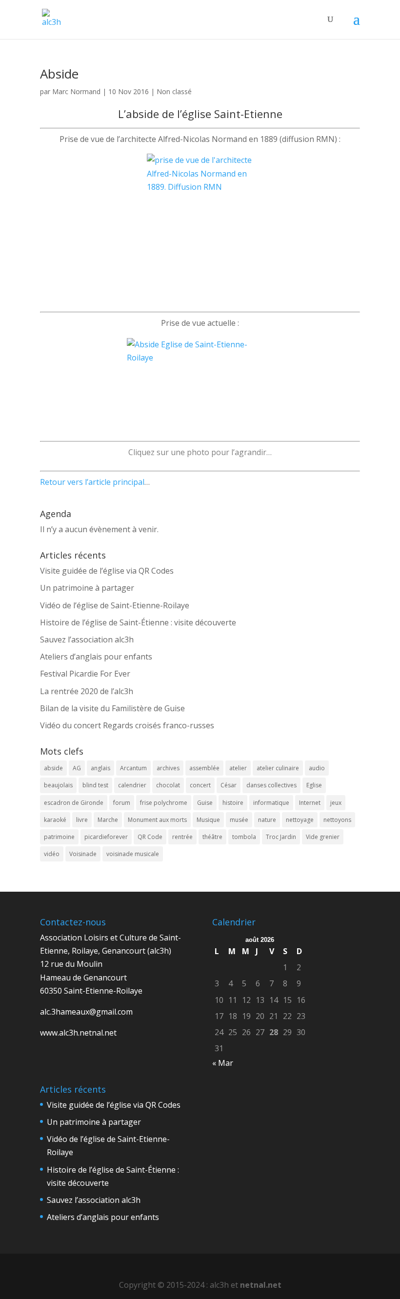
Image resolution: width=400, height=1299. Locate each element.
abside (53, 768)
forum (121, 803)
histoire (232, 803)
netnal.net (260, 1284)
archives (168, 768)
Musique (208, 820)
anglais (100, 768)
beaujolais (58, 785)
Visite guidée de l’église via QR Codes (107, 570)
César (228, 785)
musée (239, 820)
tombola (244, 837)
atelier (238, 768)
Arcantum (133, 768)
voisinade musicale (132, 854)
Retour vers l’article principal (92, 482)
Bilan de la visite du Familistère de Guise (112, 708)
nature (267, 820)
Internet (309, 803)
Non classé (174, 91)
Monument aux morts (157, 820)
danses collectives (271, 785)
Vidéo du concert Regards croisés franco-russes (127, 725)
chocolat (168, 785)
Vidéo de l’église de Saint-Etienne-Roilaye (114, 605)
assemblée (204, 768)
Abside (59, 73)
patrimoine (59, 837)
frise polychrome (163, 803)
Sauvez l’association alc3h (87, 639)
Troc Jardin (281, 837)
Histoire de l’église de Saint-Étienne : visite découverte (138, 622)
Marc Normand (76, 91)
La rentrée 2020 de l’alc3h (86, 691)
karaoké (55, 820)
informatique (271, 803)
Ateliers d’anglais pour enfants (96, 656)
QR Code (150, 837)
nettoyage (300, 820)
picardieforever (106, 837)
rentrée (182, 837)
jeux (335, 803)
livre (82, 820)
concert (200, 785)
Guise (205, 803)
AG (77, 768)
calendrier (132, 785)
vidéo (52, 854)
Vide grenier (323, 837)
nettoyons (337, 820)
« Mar (222, 1063)
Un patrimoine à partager (87, 587)
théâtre (212, 837)
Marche (108, 820)
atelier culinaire (278, 768)
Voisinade (83, 854)
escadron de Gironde (73, 803)
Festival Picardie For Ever (85, 673)
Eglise (314, 785)
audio (317, 768)
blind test (95, 785)
